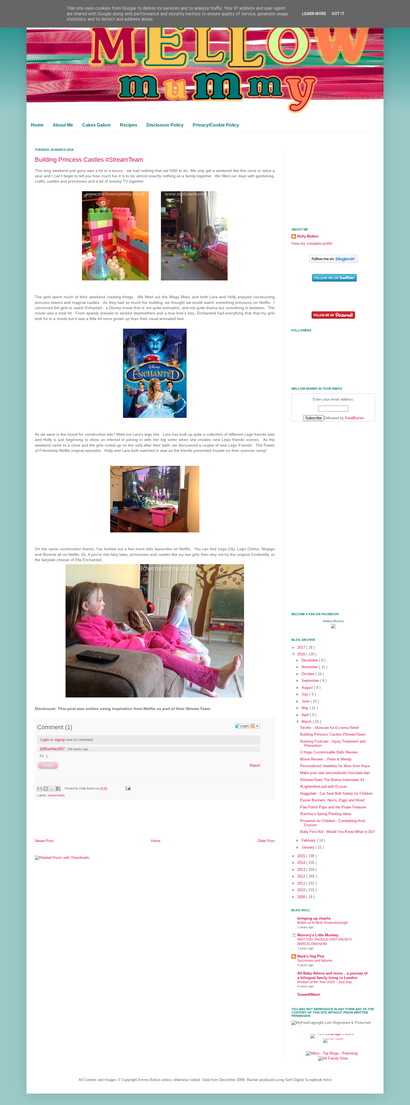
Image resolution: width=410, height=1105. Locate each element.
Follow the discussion (255, 725)
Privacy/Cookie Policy (216, 125)
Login (44, 740)
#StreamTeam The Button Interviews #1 (332, 780)
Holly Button (308, 236)
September (311, 681)
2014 (301, 863)
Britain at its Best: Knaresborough (322, 923)
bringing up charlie (314, 918)
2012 (301, 876)
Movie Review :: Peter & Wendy (326, 759)
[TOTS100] (333, 1038)
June (306, 701)
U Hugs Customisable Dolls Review (328, 752)
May (306, 708)
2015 (301, 856)
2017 (301, 648)
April (306, 715)
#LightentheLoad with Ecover (323, 787)
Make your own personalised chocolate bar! (335, 773)
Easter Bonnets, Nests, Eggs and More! (332, 800)
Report (255, 765)
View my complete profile (311, 244)
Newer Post (44, 841)
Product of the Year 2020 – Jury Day (324, 982)
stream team (56, 795)
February (309, 840)
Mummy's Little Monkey (317, 935)
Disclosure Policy (165, 125)
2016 (301, 654)
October (308, 674)
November (310, 667)
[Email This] (39, 788)
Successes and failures (314, 961)
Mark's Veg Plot (310, 956)
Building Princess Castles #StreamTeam (89, 159)
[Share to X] (52, 788)
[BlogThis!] (46, 788)
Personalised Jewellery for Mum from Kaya (335, 766)
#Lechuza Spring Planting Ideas (325, 814)
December (310, 660)
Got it (338, 13)
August (308, 688)
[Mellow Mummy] (333, 627)
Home (37, 125)
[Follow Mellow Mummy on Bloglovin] (333, 262)
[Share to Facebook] (58, 788)
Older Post (266, 841)
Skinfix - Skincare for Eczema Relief (329, 728)
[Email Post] (127, 788)
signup (59, 740)
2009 (301, 897)
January (308, 847)
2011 (301, 883)
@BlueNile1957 (52, 749)
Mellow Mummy (333, 621)
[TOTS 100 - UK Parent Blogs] (333, 1034)
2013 (301, 870)
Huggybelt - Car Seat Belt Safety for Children (336, 794)
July (305, 694)
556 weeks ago (77, 749)
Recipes (128, 125)
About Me (63, 125)
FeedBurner (354, 418)
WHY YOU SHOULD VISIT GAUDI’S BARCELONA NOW (324, 941)
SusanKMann (308, 995)
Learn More (314, 13)
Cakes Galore (96, 125)
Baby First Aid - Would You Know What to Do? (337, 832)
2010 (301, 890)
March (307, 722)
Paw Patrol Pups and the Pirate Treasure (333, 807)
